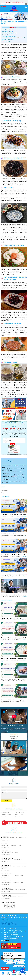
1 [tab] (13, 773)
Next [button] (26, 16)
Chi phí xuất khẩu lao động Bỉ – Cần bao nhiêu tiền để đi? (13, 554)
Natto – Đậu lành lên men (7, 29)
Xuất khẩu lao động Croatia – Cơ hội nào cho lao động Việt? (13, 534)
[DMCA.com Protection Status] (5, 940)
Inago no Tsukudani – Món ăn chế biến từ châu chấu (13, 37)
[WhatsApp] (18, 1)
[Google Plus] (12, 1)
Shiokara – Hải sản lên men (8, 39)
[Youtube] (14, 1)
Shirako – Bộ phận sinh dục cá (8, 36)
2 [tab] (14, 773)
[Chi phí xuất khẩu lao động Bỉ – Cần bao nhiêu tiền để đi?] (14, 546)
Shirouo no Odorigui (6, 41)
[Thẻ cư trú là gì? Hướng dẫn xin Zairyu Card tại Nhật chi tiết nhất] (14, 609)
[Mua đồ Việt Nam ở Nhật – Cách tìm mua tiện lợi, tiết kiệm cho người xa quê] (14, 691)
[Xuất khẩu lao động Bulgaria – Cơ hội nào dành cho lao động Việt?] (14, 506)
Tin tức (2, 492)
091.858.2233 (14, 428)
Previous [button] (2, 16)
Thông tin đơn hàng (5, 812)
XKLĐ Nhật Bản (18, 816)
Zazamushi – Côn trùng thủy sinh (9, 33)
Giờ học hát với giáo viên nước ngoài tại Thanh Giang (12, 725)
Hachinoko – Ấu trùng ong (7, 31)
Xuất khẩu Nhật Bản (5, 490)
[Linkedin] (16, 1)
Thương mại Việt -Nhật (19, 812)
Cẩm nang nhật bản (5, 816)
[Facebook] (10, 1)
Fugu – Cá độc (5, 34)
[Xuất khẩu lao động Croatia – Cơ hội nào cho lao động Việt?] (14, 525)
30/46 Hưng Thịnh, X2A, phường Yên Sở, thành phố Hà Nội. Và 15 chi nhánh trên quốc (15, 932)
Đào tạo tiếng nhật (19, 814)
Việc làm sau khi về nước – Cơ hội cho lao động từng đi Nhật (13, 637)
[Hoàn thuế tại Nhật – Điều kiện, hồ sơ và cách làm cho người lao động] (14, 650)
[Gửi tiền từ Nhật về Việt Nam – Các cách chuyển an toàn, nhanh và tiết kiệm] (14, 670)
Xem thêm (24, 516)
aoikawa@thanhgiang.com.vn (13, 938)
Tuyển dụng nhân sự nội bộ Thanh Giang (14, 2)
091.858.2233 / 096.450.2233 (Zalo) (16, 936)
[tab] (14, 734)
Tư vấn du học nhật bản (6, 814)
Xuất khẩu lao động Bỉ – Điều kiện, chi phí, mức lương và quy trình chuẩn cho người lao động (13, 575)
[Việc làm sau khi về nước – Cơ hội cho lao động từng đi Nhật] (14, 629)
